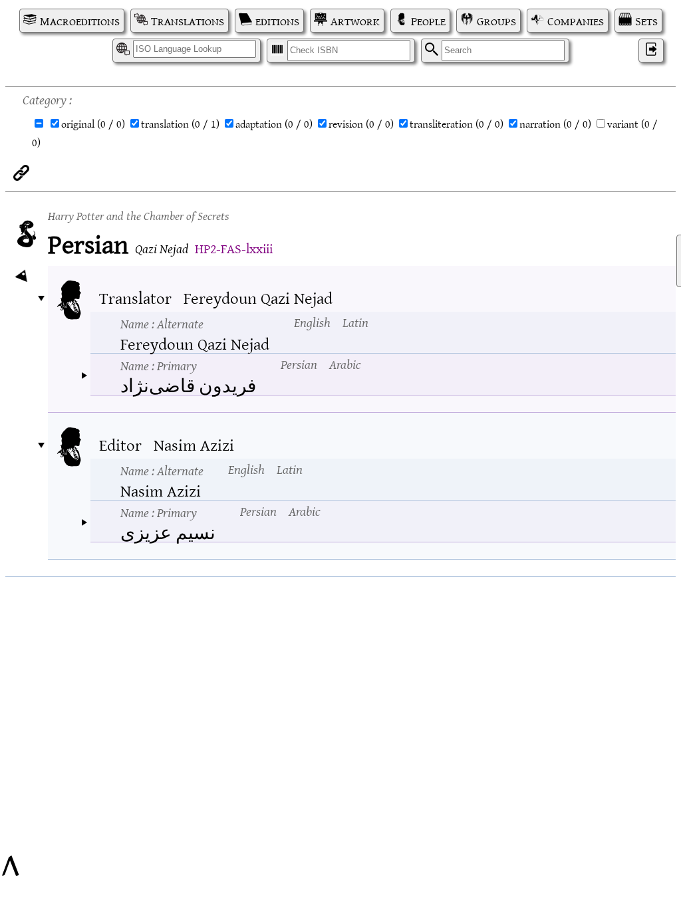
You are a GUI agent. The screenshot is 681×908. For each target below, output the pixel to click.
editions (277, 20)
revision (361, 123)
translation (180, 123)
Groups (496, 20)
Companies (575, 20)
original (93, 123)
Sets (646, 20)
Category (45, 98)
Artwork (355, 20)
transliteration (456, 123)
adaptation (274, 123)
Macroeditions (80, 20)
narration (555, 123)
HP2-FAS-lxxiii (234, 247)
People (428, 20)
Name (162, 323)
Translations (187, 20)
